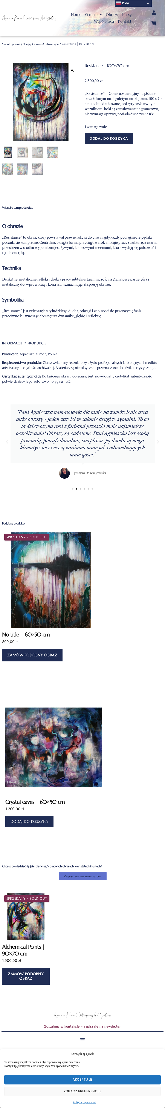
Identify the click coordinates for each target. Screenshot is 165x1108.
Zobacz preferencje (83, 1091)
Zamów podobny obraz (32, 655)
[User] (153, 12)
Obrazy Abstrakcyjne (45, 44)
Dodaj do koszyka (109, 138)
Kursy (127, 14)
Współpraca (104, 21)
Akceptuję (82, 1079)
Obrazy (112, 14)
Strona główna (11, 44)
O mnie (91, 14)
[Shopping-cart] (153, 23)
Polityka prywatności (84, 1102)
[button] (73, 70)
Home (76, 14)
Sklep (26, 44)
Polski (125, 3)
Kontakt (124, 21)
